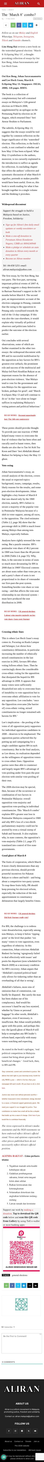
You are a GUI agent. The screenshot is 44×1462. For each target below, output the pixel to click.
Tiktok (5, 40)
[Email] (29, 1285)
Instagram (29, 36)
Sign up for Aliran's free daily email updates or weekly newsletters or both (22, 228)
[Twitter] (24, 25)
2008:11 (11, 10)
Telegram (17, 36)
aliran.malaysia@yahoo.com (27, 1416)
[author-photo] (21, 1310)
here (33, 1115)
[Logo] (22, 1396)
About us (8, 1441)
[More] (36, 25)
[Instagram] (15, 1431)
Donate (28, 1441)
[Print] (35, 1285)
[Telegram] (30, 25)
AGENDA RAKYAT (12, 1156)
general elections (19, 1275)
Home (4, 10)
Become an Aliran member (18, 258)
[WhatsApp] (13, 25)
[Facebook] (18, 25)
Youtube (17, 40)
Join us (36, 1441)
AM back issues (34, 1450)
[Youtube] (35, 1431)
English (34, 32)
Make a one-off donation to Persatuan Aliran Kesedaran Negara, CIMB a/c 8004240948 (21, 240)
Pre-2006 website (22, 1446)
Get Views (37, 19)
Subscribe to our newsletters (14, 1450)
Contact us (18, 1441)
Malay (22, 32)
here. (3, 1088)
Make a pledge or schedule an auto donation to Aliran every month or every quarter (22, 251)
